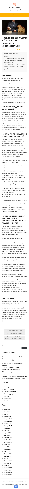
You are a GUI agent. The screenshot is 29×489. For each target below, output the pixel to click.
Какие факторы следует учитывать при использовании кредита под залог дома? (14, 66)
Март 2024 (7, 451)
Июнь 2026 (7, 412)
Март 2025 (7, 435)
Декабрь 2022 (8, 467)
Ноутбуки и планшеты (10, 401)
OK (16, 486)
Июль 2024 (7, 444)
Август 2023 (7, 463)
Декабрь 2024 (8, 437)
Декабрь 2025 (8, 421)
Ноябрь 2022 (7, 470)
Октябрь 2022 (8, 472)
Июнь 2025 (7, 428)
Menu (14, 15)
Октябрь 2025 (8, 426)
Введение (7, 56)
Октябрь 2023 (8, 461)
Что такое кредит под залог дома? (14, 58)
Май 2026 (6, 414)
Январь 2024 (7, 456)
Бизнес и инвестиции (10, 391)
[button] (23, 54)
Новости (6, 396)
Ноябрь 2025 (7, 423)
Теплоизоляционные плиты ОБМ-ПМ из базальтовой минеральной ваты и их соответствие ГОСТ (13, 359)
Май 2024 (6, 447)
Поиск (4, 346)
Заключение (7, 70)
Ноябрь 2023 (7, 458)
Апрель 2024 (7, 449)
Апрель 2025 (7, 433)
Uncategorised (8, 387)
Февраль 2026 (8, 419)
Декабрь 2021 (8, 474)
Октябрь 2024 (8, 442)
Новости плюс (8, 398)
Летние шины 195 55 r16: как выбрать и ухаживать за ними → (14, 337)
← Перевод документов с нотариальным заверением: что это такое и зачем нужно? (15, 331)
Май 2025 (6, 430)
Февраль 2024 (8, 454)
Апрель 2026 (7, 416)
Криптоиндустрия (9, 394)
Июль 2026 (7, 409)
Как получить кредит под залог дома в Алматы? (13, 61)
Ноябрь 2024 (7, 440)
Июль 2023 (7, 465)
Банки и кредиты (17, 49)
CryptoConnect (14, 7)
